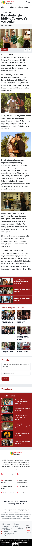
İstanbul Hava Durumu (22, 475)
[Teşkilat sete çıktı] (8, 329)
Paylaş (5, 49)
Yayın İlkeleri (7, 535)
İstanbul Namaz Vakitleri (7, 481)
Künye (15, 531)
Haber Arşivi (22, 492)
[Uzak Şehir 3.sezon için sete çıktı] (8, 346)
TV (7, 7)
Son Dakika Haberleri (9, 492)
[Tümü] (29, 389)
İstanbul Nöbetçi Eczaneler (7, 475)
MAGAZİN (5, 528)
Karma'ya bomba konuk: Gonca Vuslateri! (22, 321)
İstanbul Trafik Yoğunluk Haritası (22, 481)
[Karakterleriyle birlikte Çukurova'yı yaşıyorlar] (16, 38)
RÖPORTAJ (11, 504)
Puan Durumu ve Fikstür (7, 487)
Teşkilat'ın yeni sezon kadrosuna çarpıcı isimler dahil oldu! (8, 321)
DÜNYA (13, 528)
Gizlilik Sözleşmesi (9, 530)
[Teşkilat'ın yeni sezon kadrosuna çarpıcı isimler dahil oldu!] (8, 314)
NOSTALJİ (15, 526)
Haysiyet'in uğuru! (22, 351)
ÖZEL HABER (20, 504)
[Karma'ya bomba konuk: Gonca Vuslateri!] (24, 314)
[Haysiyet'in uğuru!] (24, 346)
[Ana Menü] (29, 2)
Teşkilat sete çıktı (7, 334)
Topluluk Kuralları (9, 533)
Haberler (4, 12)
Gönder (5, 379)
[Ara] (27, 2)
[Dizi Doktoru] (7, 2)
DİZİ (2, 7)
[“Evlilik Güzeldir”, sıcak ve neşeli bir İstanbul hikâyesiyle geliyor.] (24, 329)
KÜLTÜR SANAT (23, 7)
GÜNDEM (20, 528)
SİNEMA (13, 7)
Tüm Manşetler (23, 486)
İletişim (6, 531)
